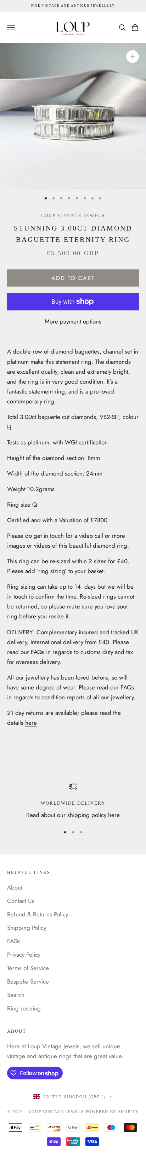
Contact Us (20, 901)
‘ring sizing (51, 571)
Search (15, 995)
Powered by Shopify (112, 1111)
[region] (73, 801)
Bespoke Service (28, 981)
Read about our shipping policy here (73, 815)
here (31, 722)
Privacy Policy (23, 954)
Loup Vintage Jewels (73, 215)
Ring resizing (24, 1008)
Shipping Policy (26, 927)
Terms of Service (28, 968)
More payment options (73, 321)
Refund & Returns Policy (37, 914)
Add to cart (73, 278)
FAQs (14, 941)
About (14, 887)
